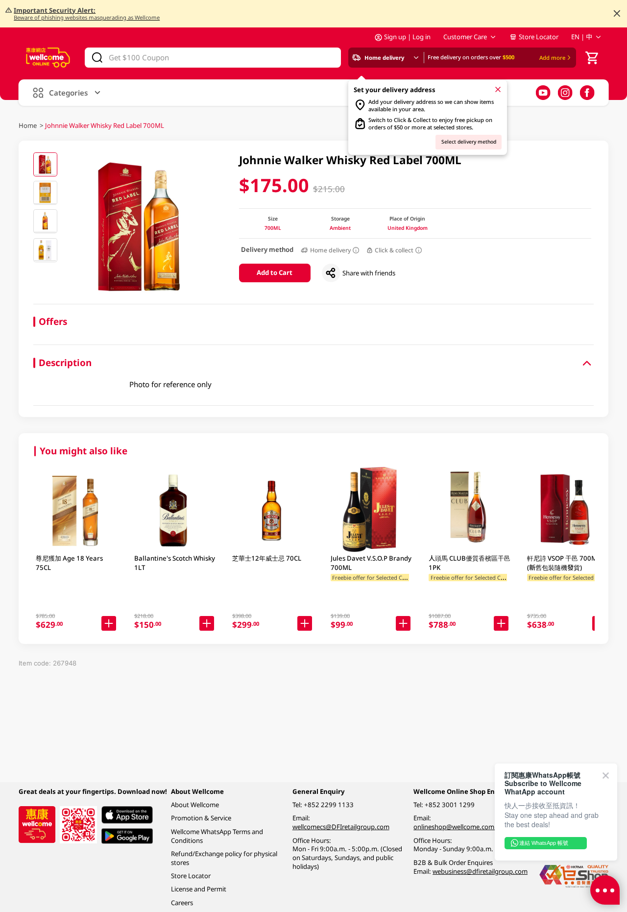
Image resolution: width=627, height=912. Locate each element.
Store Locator (538, 36)
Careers (182, 902)
